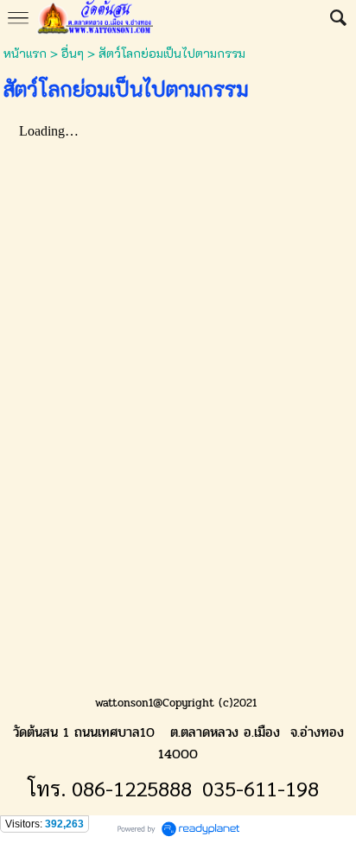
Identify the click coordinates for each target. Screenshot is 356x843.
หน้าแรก (26, 53)
